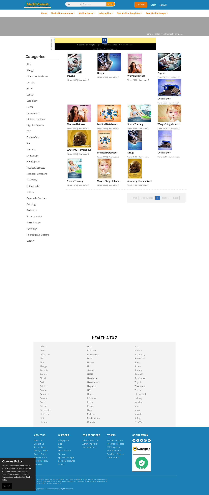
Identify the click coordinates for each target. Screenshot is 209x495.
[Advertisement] (104, 24)
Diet (42, 418)
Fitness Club (33, 137)
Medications (93, 418)
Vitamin (138, 414)
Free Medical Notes (115, 443)
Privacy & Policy (40, 450)
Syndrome (140, 378)
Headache (92, 378)
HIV (89, 390)
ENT (29, 131)
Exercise (91, 350)
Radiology (32, 228)
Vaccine (138, 402)
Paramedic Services (36, 198)
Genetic (91, 370)
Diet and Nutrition (36, 119)
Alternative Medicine (37, 76)
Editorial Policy (40, 457)
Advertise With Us (90, 440)
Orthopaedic (33, 186)
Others (30, 192)
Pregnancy (140, 354)
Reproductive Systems (38, 234)
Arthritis (31, 82)
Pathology (31, 204)
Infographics (105, 13)
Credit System (113, 457)
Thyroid (138, 382)
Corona (43, 398)
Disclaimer (38, 464)
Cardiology (32, 100)
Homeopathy (33, 161)
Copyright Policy (41, 460)
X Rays (138, 418)
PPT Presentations (115, 440)
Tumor (138, 390)
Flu (28, 143)
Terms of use (40, 447)
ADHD (43, 358)
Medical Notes (86, 13)
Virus (137, 410)
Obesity (91, 422)
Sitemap (61, 454)
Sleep (137, 362)
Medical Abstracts (36, 167)
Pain (137, 346)
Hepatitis (91, 386)
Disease (44, 422)
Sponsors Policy (89, 447)
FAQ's (60, 447)
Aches (43, 346)
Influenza (91, 398)
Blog (60, 443)
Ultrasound (140, 394)
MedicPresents (53, 488)
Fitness (90, 362)
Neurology (32, 179)
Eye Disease (93, 354)
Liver (89, 410)
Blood (30, 88)
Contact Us (39, 443)
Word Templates (114, 450)
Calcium (44, 386)
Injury (90, 402)
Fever (90, 358)
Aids (29, 64)
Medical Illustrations (37, 173)
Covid (42, 402)
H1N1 (90, 374)
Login (153, 4)
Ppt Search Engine (66, 457)
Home (44, 13)
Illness (90, 394)
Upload (141, 4)
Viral (137, 406)
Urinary (138, 398)
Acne (42, 350)
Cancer (30, 94)
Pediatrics (32, 210)
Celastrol (44, 394)
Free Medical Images (156, 13)
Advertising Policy (90, 443)
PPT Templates (113, 447)
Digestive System (35, 125)
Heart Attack (93, 382)
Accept (7, 486)
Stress (138, 366)
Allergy (30, 70)
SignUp (163, 4)
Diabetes (44, 414)
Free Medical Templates (128, 13)
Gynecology (32, 155)
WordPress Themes (115, 454)
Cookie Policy (40, 454)
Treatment (140, 386)
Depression (45, 410)
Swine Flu (139, 374)
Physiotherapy (34, 222)
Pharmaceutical (34, 216)
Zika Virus (139, 422)
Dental (30, 106)
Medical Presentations (62, 13)
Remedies (140, 358)
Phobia (138, 350)
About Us (38, 440)
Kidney (90, 406)
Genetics (31, 149)
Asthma (43, 374)
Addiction (45, 354)
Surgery (30, 240)
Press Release (64, 450)
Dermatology (33, 113)
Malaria (91, 414)
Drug (89, 346)
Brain (42, 382)
